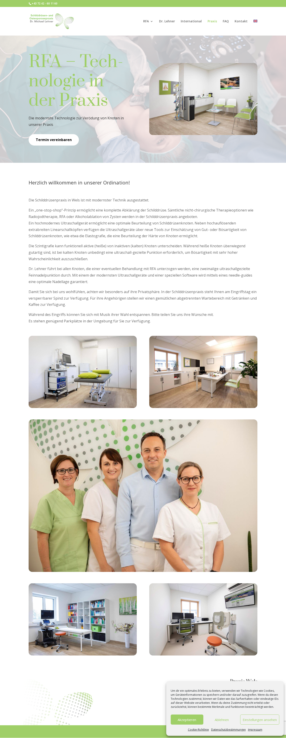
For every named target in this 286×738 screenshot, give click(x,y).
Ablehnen (222, 719)
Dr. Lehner (167, 21)
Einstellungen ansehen (260, 719)
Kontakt (241, 21)
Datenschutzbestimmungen (228, 730)
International (191, 21)
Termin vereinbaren (54, 139)
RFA (146, 21)
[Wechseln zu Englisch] (255, 28)
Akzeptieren (187, 719)
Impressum (255, 730)
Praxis (212, 21)
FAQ (226, 21)
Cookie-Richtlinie (198, 730)
